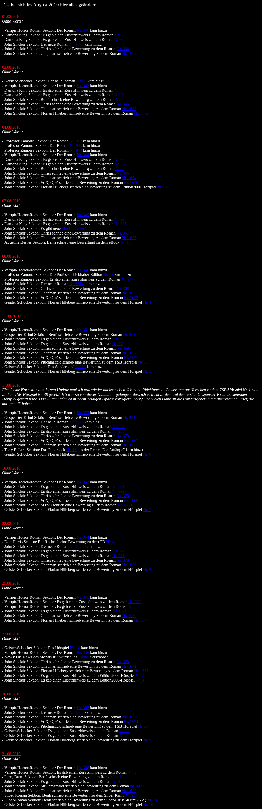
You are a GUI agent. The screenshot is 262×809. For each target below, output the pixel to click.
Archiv (83, 657)
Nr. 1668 (129, 445)
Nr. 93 (119, 159)
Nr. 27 (143, 726)
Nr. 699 (118, 491)
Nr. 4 (147, 302)
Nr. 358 (83, 767)
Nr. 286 (118, 431)
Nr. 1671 (131, 357)
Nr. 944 (76, 150)
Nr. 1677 (76, 712)
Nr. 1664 (129, 178)
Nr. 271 (118, 426)
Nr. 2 (139, 675)
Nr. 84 (119, 39)
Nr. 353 (83, 482)
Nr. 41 (152, 800)
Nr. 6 (119, 168)
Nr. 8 (147, 569)
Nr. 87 (119, 90)
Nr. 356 (83, 652)
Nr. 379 (123, 661)
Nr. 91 (119, 95)
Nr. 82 (119, 35)
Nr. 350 (83, 270)
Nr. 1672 (141, 113)
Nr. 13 (126, 242)
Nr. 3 (139, 680)
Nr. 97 (117, 344)
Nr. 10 (75, 648)
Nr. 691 (118, 486)
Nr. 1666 (129, 293)
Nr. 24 (133, 772)
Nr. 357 (83, 708)
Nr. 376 (123, 496)
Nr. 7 (147, 509)
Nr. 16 (71, 450)
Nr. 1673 (76, 44)
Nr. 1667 (129, 353)
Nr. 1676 (76, 546)
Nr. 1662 (129, 53)
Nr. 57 (162, 187)
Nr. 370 (123, 436)
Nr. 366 (123, 173)
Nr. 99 (119, 219)
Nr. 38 (143, 362)
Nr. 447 (136, 786)
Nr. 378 (123, 560)
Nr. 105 (120, 224)
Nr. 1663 (129, 109)
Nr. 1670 (131, 182)
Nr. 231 (129, 417)
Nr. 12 (118, 777)
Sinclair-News (73, 228)
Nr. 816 (118, 555)
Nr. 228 (129, 334)
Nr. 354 (83, 537)
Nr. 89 (124, 731)
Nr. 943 (76, 145)
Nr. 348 (83, 155)
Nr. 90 (81, 81)
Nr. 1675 (76, 422)
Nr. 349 (83, 214)
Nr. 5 (119, 99)
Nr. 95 (119, 164)
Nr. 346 (83, 30)
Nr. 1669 (124, 505)
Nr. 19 (80, 367)
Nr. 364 (123, 49)
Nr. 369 (123, 348)
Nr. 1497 (119, 781)
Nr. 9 (147, 740)
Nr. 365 (123, 104)
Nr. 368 (123, 288)
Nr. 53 (108, 274)
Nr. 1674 (76, 284)
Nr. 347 (83, 85)
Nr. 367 (123, 233)
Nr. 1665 (129, 238)
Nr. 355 (83, 597)
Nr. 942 (76, 141)
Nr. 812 (118, 551)
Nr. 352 (83, 413)
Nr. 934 (131, 795)
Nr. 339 (134, 602)
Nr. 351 (83, 330)
